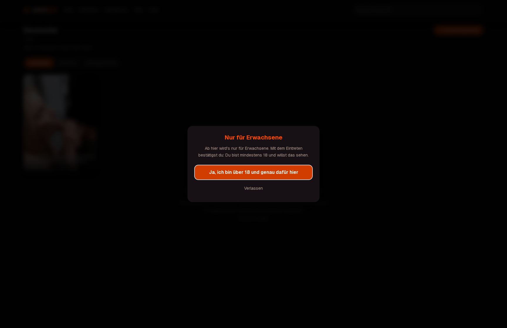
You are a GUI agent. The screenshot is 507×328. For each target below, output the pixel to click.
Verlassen (253, 188)
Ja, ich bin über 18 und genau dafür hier (253, 172)
